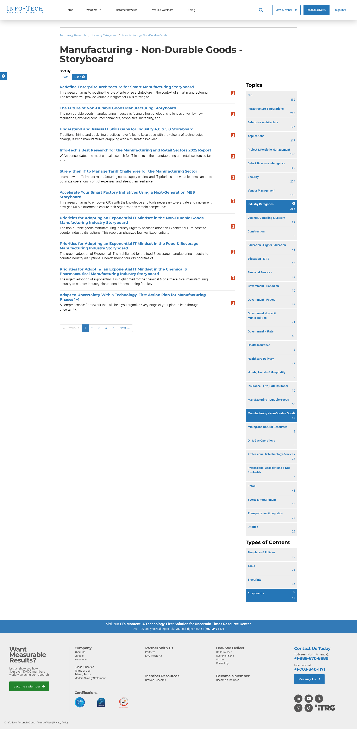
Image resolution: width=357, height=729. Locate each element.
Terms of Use (82, 670)
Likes (78, 77)
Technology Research (73, 35)
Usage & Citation (84, 666)
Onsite (220, 659)
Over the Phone (225, 655)
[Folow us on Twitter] (319, 699)
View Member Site (286, 10)
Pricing (191, 10)
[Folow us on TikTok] (308, 708)
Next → (124, 328)
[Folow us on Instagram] (298, 708)
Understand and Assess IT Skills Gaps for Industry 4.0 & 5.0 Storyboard (127, 129)
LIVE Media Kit (153, 655)
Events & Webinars (162, 10)
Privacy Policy (83, 674)
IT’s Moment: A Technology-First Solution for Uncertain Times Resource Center (185, 624)
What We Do (93, 10)
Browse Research (155, 679)
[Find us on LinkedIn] (298, 699)
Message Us (308, 679)
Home (69, 10)
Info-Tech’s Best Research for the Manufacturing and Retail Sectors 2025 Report (135, 150)
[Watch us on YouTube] (309, 699)
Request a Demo (316, 10)
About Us (80, 652)
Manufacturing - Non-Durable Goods (144, 35)
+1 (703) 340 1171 (212, 628)
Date (65, 77)
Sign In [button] (339, 10)
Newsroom (81, 659)
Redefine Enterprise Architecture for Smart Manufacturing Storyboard (127, 87)
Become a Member (27, 686)
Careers (79, 655)
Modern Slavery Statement (90, 678)
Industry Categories (104, 35)
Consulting (222, 663)
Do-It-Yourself (224, 652)
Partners (150, 652)
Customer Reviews (125, 10)
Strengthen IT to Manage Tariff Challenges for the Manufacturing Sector (128, 171)
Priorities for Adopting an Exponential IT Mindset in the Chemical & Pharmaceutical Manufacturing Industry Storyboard (123, 271)
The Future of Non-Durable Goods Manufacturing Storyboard (118, 108)
